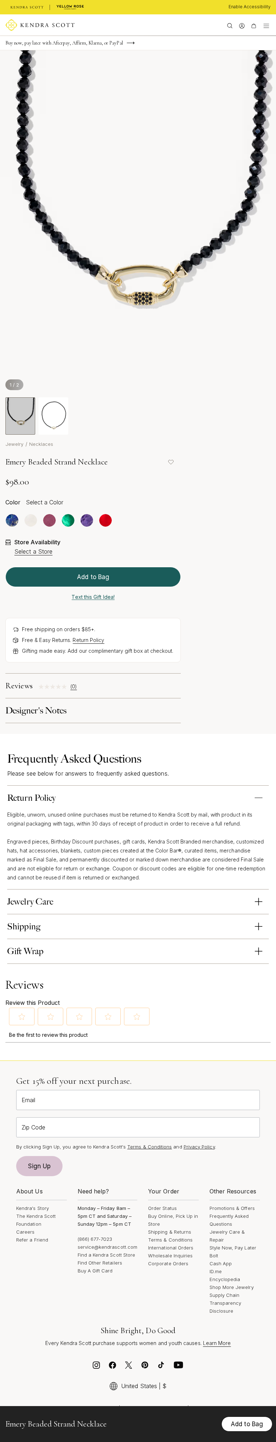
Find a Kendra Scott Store (106, 1255)
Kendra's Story (32, 1208)
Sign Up (39, 1166)
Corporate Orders (168, 1263)
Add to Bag (93, 577)
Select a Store (33, 551)
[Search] (230, 25)
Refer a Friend (32, 1240)
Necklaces (41, 444)
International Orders (170, 1248)
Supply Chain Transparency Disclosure (226, 1303)
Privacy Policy (199, 1147)
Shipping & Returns (169, 1232)
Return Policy (88, 640)
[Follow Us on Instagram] (96, 1367)
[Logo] (40, 25)
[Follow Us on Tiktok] (161, 1367)
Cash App (221, 1263)
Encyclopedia (225, 1279)
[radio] (12, 520)
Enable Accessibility (250, 6)
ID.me (216, 1271)
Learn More (217, 1343)
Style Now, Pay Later (233, 1248)
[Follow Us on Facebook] (112, 1367)
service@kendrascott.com (108, 1247)
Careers (25, 1232)
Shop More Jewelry (232, 1287)
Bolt (214, 1255)
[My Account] (242, 25)
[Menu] (266, 25)
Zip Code (33, 1127)
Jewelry (14, 444)
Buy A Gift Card (95, 1271)
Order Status (162, 1208)
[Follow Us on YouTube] (179, 1367)
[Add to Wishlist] (171, 462)
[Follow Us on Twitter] (128, 1367)
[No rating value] (54, 686)
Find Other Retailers (100, 1263)
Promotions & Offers (232, 1208)
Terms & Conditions (170, 1240)
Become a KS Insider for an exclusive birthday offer (54, 45)
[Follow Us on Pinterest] (144, 1367)
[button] (22, 1016)
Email (28, 1100)
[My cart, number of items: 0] (253, 25)
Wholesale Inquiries (170, 1255)
